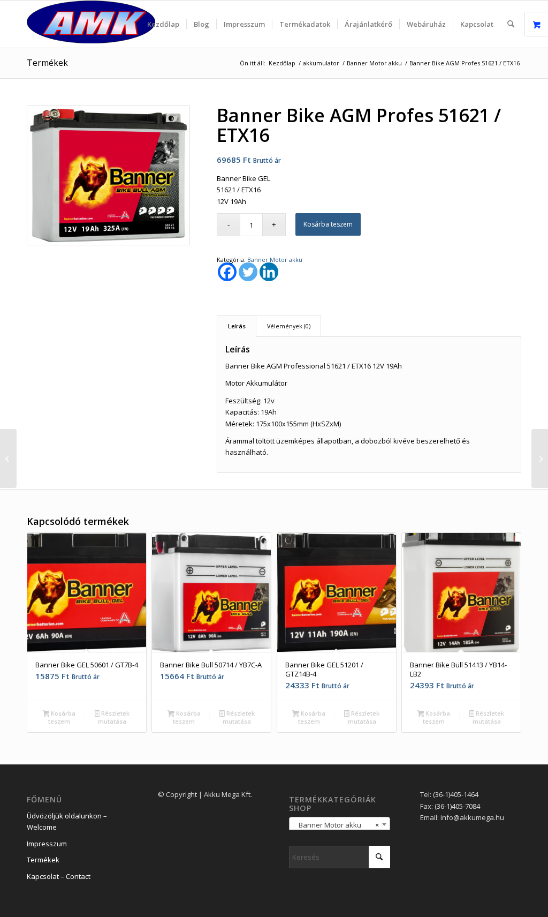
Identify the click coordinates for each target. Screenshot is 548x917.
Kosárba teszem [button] (61, 717)
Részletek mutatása (114, 717)
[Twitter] (248, 271)
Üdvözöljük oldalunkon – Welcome (67, 821)
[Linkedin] (269, 271)
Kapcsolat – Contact (58, 876)
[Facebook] (227, 271)
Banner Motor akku (274, 259)
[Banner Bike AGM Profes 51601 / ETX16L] (539, 458)
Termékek (47, 63)
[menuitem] (163, 24)
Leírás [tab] (237, 326)
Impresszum (47, 843)
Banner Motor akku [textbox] (336, 825)
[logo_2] (91, 24)
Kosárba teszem (328, 224)
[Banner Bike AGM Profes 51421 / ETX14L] (8, 458)
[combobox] (339, 824)
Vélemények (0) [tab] (288, 326)
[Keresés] (510, 24)
